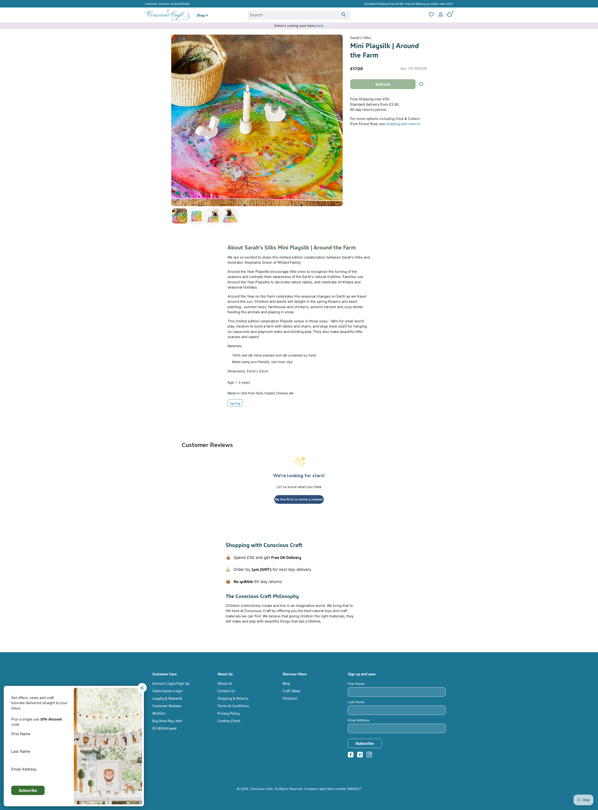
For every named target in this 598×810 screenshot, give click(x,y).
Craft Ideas (291, 690)
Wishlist (158, 713)
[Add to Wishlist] (423, 84)
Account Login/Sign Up (170, 683)
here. (320, 26)
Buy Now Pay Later (167, 720)
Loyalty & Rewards (167, 698)
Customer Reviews (167, 705)
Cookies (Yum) (228, 720)
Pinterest (290, 698)
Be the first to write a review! (299, 499)
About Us (224, 683)
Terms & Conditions (233, 705)
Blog (286, 683)
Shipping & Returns (233, 698)
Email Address (358, 720)
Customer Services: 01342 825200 (167, 3)
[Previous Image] (176, 130)
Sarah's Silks (360, 37)
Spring (235, 403)
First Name (356, 684)
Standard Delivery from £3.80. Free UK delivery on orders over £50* (408, 3)
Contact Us (226, 690)
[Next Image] (338, 130)
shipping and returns (403, 124)
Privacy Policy (228, 713)
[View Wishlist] (431, 15)
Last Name (356, 702)
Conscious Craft (261, 789)
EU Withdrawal (164, 728)
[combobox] (299, 15)
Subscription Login (167, 690)
